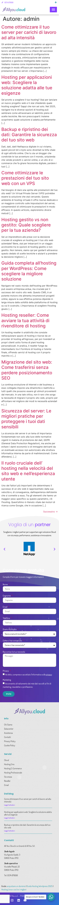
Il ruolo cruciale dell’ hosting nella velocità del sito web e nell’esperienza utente (28, 471)
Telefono (6, 618)
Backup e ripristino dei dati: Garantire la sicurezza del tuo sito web (29, 135)
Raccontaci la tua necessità (14, 652)
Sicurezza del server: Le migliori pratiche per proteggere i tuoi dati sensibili (26, 418)
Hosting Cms (9, 764)
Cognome (7, 596)
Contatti (7, 737)
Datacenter (8, 728)
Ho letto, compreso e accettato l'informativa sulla (28, 674)
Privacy (6, 671)
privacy (49, 674)
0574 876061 (8, 2)
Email (5, 607)
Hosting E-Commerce (13, 768)
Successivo (50, 511)
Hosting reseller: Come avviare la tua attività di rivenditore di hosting (25, 320)
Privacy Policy (10, 741)
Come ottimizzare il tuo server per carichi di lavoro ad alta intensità (28, 32)
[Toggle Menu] (53, 10)
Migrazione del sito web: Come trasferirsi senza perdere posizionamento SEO (26, 370)
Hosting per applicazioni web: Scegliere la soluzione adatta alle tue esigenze (26, 85)
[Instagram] (12, 900)
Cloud (6, 760)
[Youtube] (25, 900)
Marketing (7, 680)
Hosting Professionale (13, 772)
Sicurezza (8, 776)
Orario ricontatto (10, 629)
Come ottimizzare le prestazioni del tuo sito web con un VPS (25, 178)
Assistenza (8, 733)
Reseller (7, 780)
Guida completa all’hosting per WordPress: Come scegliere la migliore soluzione (28, 271)
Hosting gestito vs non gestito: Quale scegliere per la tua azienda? (26, 225)
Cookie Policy (9, 745)
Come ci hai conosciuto (12, 640)
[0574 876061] (2, 2)
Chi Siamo (8, 724)
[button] (55, 2)
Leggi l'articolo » (9, 805)
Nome (5, 584)
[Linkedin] (18, 900)
